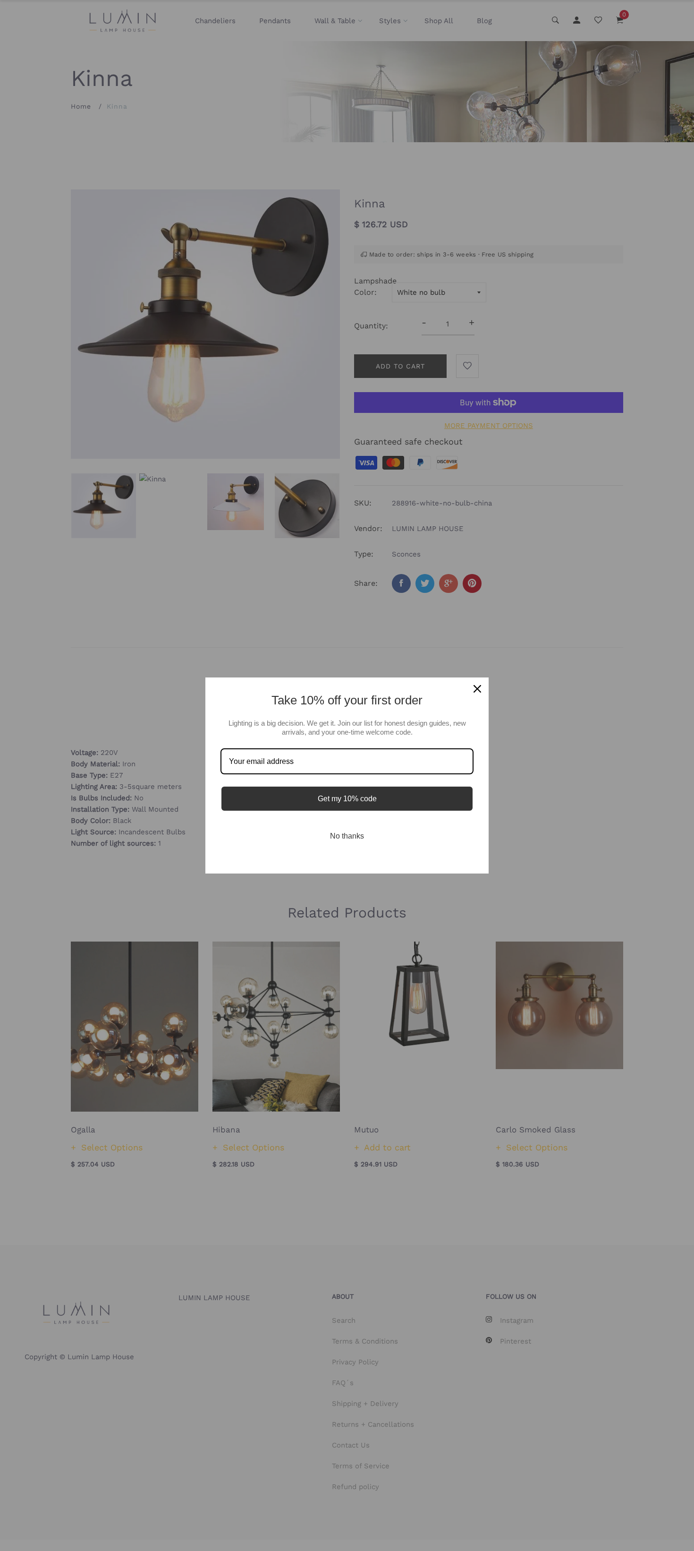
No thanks (347, 836)
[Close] (477, 688)
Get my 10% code (347, 799)
